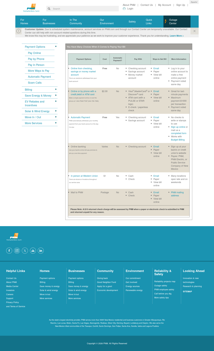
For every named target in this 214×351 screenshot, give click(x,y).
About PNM (11, 282)
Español (194, 2)
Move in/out (45, 294)
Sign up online (178, 126)
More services (46, 298)
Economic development (107, 290)
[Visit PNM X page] (25, 250)
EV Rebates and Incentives (34, 103)
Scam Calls (35, 82)
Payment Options (35, 46)
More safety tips (161, 297)
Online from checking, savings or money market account (83, 71)
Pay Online (34, 53)
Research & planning (192, 286)
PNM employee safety (164, 289)
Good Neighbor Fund (106, 282)
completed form (178, 133)
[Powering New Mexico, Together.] (31, 7)
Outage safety (160, 285)
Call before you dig (162, 293)
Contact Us (11, 278)
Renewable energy (134, 290)
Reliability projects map (164, 281)
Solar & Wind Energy (37, 111)
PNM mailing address (177, 194)
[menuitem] (26, 22)
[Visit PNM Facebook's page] (9, 250)
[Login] (125, 8)
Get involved (131, 282)
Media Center (12, 286)
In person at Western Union (84, 175)
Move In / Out (33, 117)
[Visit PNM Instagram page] (17, 250)
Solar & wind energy (49, 290)
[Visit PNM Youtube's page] (33, 250)
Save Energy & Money (38, 95)
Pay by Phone (36, 59)
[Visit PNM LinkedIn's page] (41, 250)
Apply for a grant (104, 286)
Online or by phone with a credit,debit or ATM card (83, 92)
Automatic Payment (39, 76)
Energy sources (133, 286)
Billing (28, 89)
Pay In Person (36, 65)
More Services (33, 123)
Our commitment (133, 278)
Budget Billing (178, 139)
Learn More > (177, 35)
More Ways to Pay (38, 70)
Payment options (47, 278)
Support (9, 298)
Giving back (102, 278)
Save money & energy (50, 286)
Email (156, 68)
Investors (10, 290)
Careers (9, 294)
